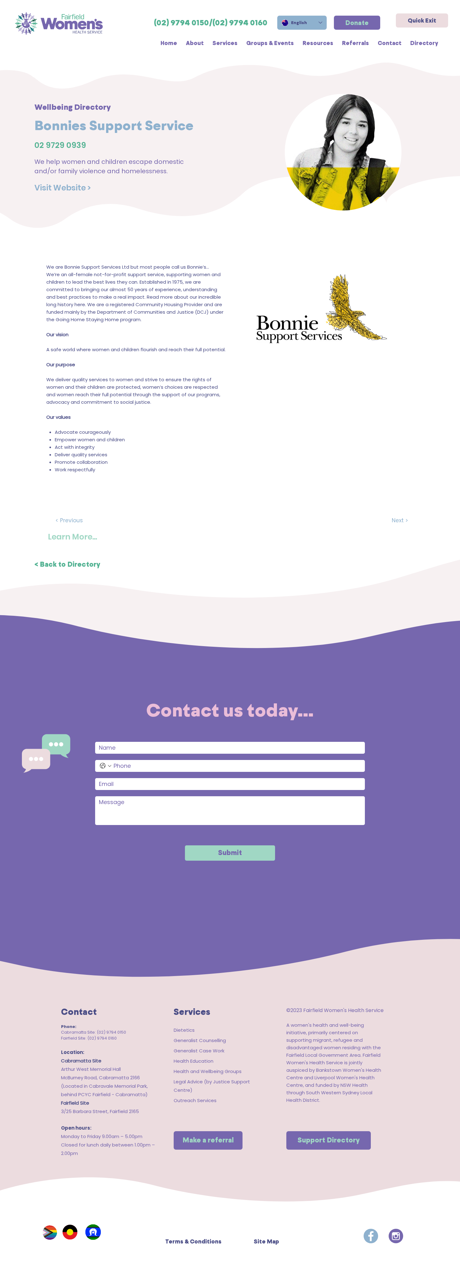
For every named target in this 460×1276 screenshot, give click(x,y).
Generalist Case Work (199, 1050)
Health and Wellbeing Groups (208, 1071)
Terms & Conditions (193, 1241)
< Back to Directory (67, 564)
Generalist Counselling (200, 1040)
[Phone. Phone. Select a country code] (105, 766)
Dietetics (184, 1030)
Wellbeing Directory (72, 107)
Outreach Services (195, 1100)
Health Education (193, 1061)
